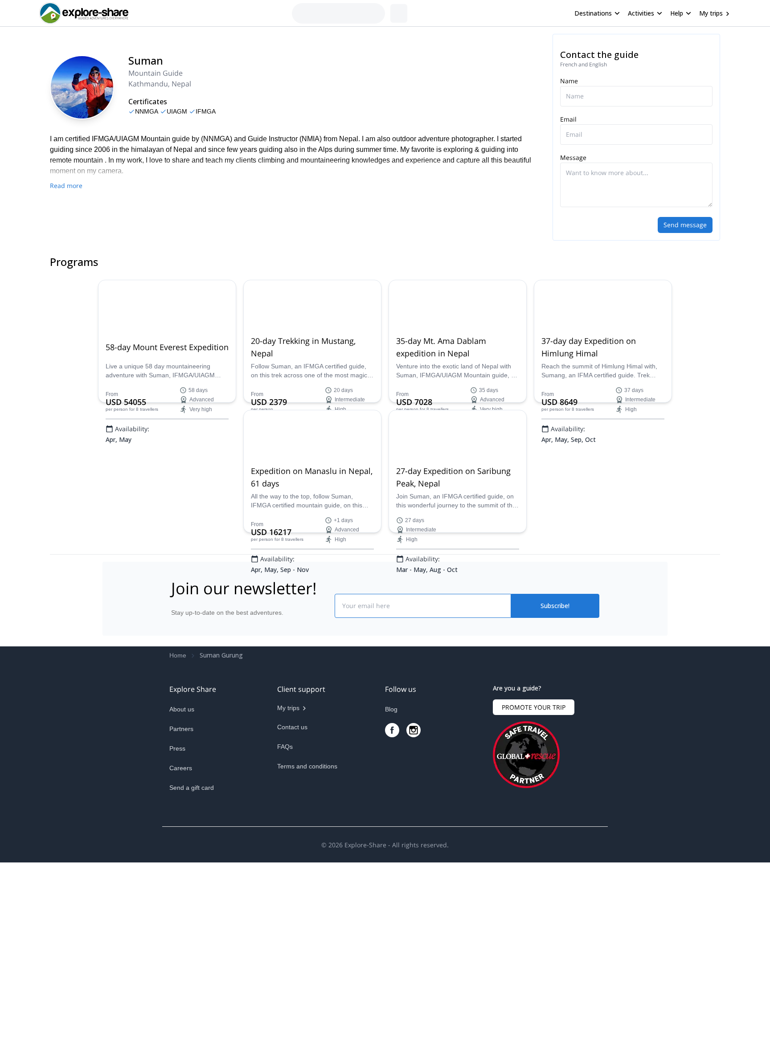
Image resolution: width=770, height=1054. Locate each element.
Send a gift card (191, 958)
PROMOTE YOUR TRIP (533, 878)
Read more (66, 185)
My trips (711, 13)
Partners (181, 899)
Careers (180, 939)
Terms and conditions (307, 937)
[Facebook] (392, 901)
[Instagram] (413, 901)
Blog (391, 880)
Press (177, 919)
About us (181, 880)
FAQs (285, 917)
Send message (685, 225)
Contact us (292, 898)
